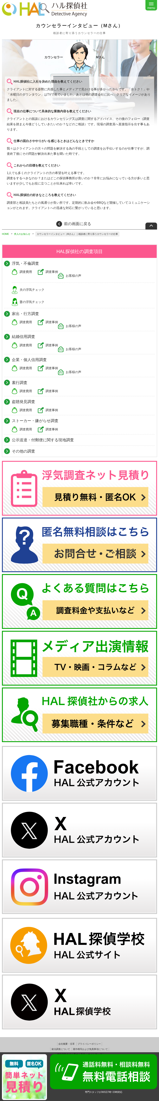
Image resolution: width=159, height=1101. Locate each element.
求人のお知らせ (22, 234)
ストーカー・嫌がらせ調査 (35, 421)
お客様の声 (73, 275)
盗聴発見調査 (23, 401)
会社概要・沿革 (66, 1044)
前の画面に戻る (77, 224)
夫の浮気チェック (32, 289)
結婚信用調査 (23, 336)
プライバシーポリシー (89, 1044)
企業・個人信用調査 (29, 360)
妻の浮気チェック (32, 302)
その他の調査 (23, 451)
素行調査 (19, 382)
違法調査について (60, 1049)
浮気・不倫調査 (25, 263)
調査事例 (52, 271)
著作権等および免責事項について (90, 1049)
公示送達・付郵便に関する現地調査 (43, 440)
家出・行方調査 (25, 314)
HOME (5, 234)
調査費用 (26, 271)
